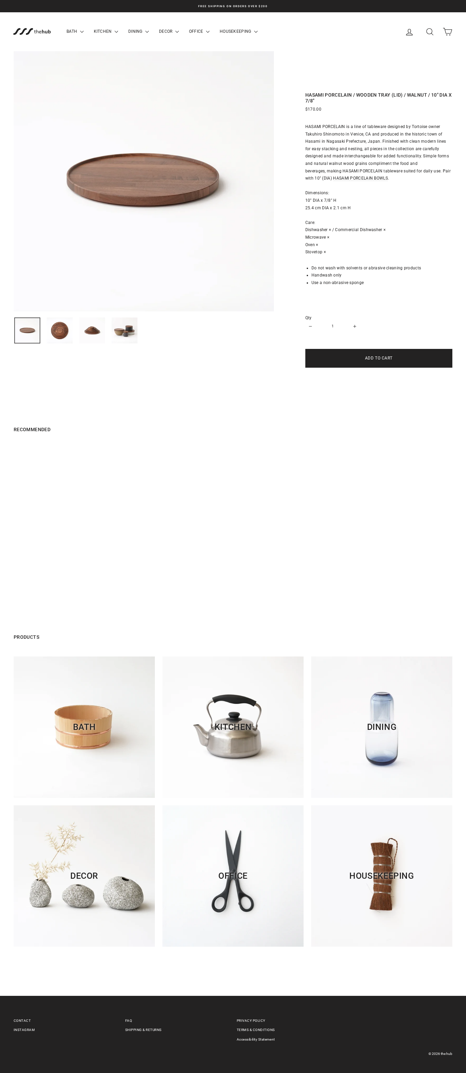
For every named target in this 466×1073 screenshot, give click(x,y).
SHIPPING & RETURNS (143, 1030)
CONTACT (22, 1020)
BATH (72, 31)
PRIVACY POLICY (251, 1020)
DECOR (166, 31)
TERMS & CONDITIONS (256, 1030)
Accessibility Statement (256, 1039)
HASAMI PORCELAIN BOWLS (360, 178)
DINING (136, 31)
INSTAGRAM (24, 1030)
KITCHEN (103, 31)
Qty (308, 317)
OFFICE (196, 31)
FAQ (128, 1020)
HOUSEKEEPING (236, 31)
